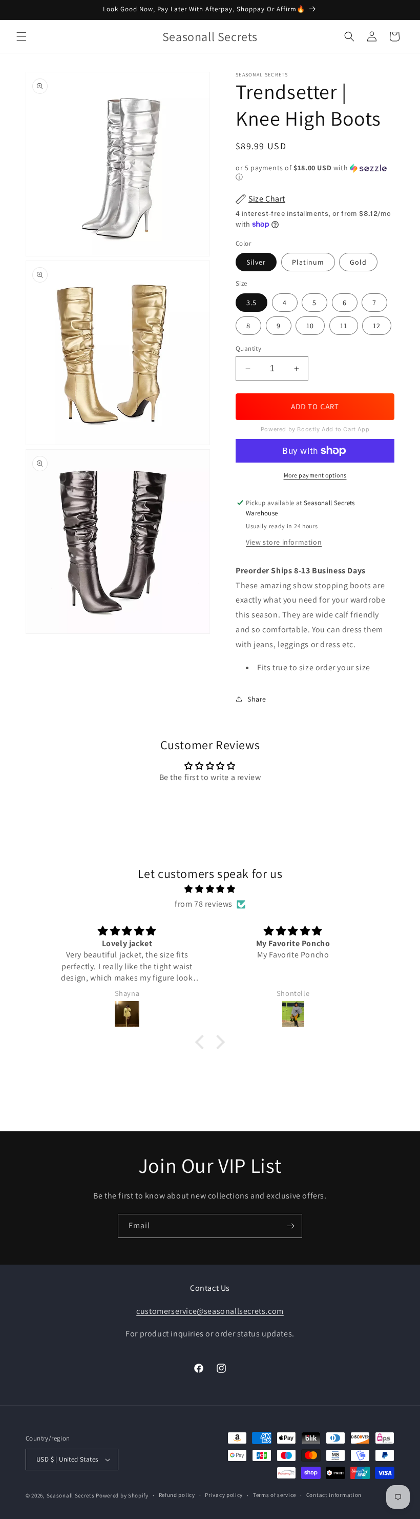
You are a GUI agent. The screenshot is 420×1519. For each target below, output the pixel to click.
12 (377, 325)
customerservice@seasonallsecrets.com (210, 1311)
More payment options (315, 475)
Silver (256, 262)
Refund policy (177, 1494)
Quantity (248, 348)
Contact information (334, 1494)
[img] (210, 889)
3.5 (251, 302)
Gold (358, 262)
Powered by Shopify (122, 1495)
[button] (21, 36)
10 (310, 325)
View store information (284, 542)
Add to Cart (315, 406)
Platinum (308, 262)
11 (343, 325)
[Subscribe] (290, 1226)
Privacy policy (224, 1494)
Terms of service (274, 1494)
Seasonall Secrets (71, 1495)
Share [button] (256, 699)
